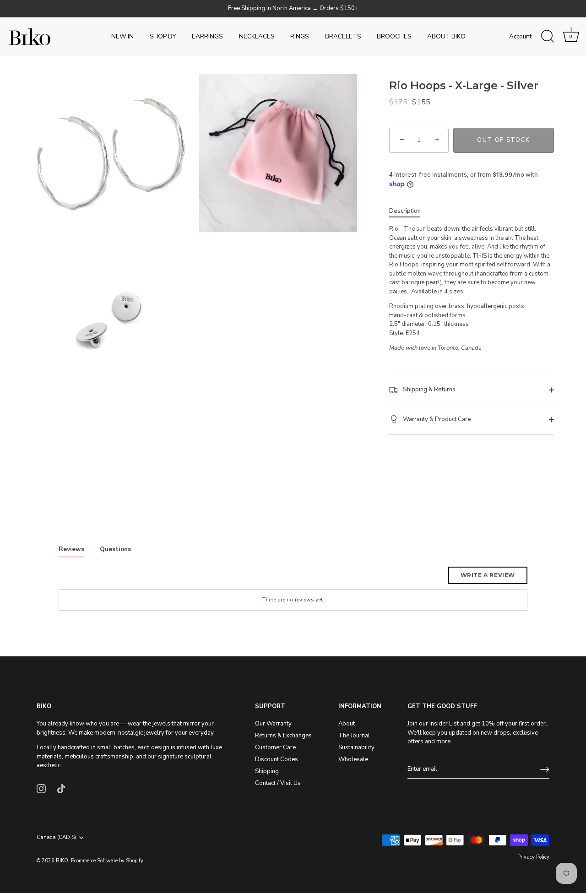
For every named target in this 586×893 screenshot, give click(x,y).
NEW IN (122, 36)
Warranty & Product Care (436, 419)
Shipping (267, 771)
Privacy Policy (533, 857)
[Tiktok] (61, 788)
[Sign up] (544, 769)
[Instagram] (41, 788)
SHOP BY (163, 36)
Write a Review (488, 575)
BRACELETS (343, 36)
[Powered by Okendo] (100, 578)
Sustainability (356, 747)
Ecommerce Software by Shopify (107, 860)
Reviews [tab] (71, 549)
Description (405, 211)
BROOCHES (394, 36)
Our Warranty (273, 724)
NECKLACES (256, 36)
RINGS (299, 36)
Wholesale (353, 759)
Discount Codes (276, 759)
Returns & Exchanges (283, 735)
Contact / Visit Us (278, 783)
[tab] (409, 211)
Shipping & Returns (429, 389)
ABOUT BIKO (446, 36)
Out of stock (503, 140)
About (346, 724)
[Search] (547, 37)
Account (520, 36)
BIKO (62, 860)
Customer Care (275, 747)
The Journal (354, 735)
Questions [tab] (115, 549)
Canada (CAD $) (56, 837)
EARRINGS (207, 36)
